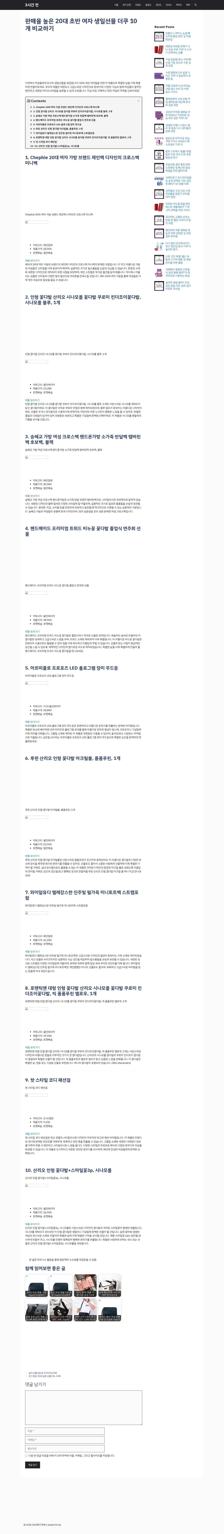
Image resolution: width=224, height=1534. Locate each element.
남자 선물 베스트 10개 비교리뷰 (43, 1373)
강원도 (138, 5)
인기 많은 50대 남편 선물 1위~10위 (45, 1376)
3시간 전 (31, 5)
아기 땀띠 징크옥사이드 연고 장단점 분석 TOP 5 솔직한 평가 (178, 246)
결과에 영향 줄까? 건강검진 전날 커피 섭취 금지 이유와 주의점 (178, 286)
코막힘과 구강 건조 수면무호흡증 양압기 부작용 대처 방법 (177, 194)
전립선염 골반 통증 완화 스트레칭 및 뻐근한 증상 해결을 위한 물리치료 (177, 168)
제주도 (179, 5)
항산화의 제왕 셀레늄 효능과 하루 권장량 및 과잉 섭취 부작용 (178, 233)
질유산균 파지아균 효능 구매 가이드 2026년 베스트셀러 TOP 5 (177, 141)
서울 (116, 5)
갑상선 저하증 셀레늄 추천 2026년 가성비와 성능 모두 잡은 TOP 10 (177, 115)
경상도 (159, 5)
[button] (195, 5)
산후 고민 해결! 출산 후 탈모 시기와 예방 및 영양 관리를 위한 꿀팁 (178, 259)
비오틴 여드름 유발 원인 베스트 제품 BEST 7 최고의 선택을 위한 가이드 (177, 207)
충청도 (148, 5)
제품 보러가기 (32, 261)
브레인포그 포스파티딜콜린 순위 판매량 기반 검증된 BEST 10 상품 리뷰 (178, 181)
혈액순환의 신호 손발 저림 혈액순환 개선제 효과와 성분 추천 (177, 102)
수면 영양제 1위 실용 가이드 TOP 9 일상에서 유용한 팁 (178, 76)
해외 (188, 5)
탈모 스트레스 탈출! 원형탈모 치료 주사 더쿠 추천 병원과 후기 (178, 154)
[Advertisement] (83, 58)
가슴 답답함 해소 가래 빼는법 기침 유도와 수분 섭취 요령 (178, 63)
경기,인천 (127, 5)
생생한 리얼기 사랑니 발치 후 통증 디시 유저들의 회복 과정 (178, 128)
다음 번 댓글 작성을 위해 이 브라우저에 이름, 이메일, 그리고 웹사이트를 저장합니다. (71, 1456)
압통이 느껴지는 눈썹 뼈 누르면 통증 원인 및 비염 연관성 (178, 36)
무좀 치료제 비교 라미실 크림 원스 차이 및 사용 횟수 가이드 (177, 89)
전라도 (169, 5)
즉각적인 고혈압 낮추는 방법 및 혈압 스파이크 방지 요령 (178, 220)
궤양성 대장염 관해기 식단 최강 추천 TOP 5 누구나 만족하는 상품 (178, 49)
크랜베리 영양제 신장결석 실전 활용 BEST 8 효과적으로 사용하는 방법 (177, 273)
